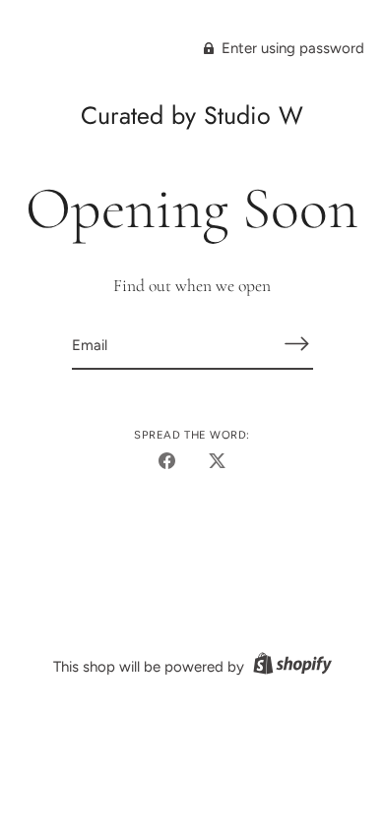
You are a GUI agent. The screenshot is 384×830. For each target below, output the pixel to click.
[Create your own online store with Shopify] (290, 667)
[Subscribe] (297, 344)
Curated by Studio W (192, 115)
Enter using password (291, 48)
